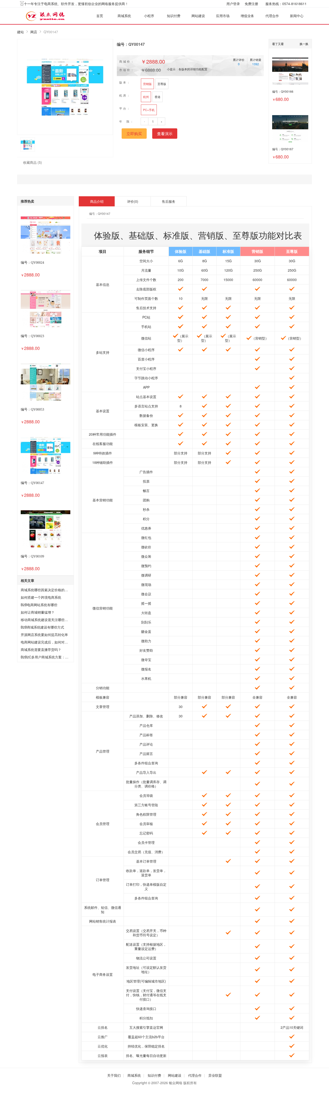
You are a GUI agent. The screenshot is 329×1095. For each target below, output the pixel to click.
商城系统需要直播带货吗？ (41, 649)
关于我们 (114, 1075)
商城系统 (124, 15)
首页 (99, 15)
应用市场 (223, 15)
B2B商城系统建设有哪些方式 (42, 627)
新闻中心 (296, 15)
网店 (33, 31)
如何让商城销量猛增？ (37, 612)
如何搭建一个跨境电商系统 (41, 597)
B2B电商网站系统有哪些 (39, 604)
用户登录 (233, 3)
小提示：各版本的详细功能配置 (187, 69)
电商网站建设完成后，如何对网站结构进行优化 (56, 642)
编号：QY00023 (32, 336)
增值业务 (247, 15)
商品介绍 (97, 201)
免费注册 (251, 3)
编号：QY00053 (32, 409)
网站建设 (198, 15)
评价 (132, 201)
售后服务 (168, 201)
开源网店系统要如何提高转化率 (44, 634)
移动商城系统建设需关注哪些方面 (46, 619)
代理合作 (272, 15)
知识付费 (173, 15)
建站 (20, 31)
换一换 (304, 44)
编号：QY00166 (282, 91)
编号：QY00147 (32, 483)
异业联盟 (215, 1075)
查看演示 (164, 133)
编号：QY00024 (32, 262)
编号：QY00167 (282, 149)
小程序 (149, 15)
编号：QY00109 (32, 556)
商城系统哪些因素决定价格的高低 (46, 589)
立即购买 (134, 133)
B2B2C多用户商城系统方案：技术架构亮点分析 (56, 657)
